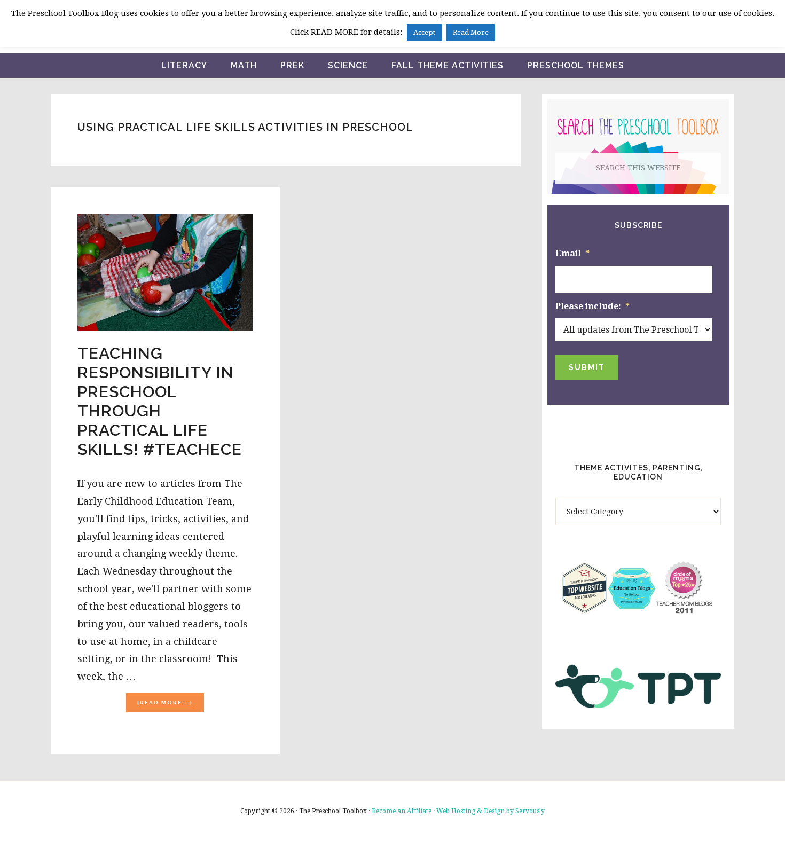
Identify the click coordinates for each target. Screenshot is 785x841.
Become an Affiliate (401, 811)
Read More (471, 32)
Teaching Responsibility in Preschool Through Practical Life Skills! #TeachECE (159, 401)
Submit (587, 367)
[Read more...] (170, 705)
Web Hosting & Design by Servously (490, 811)
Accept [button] (424, 32)
